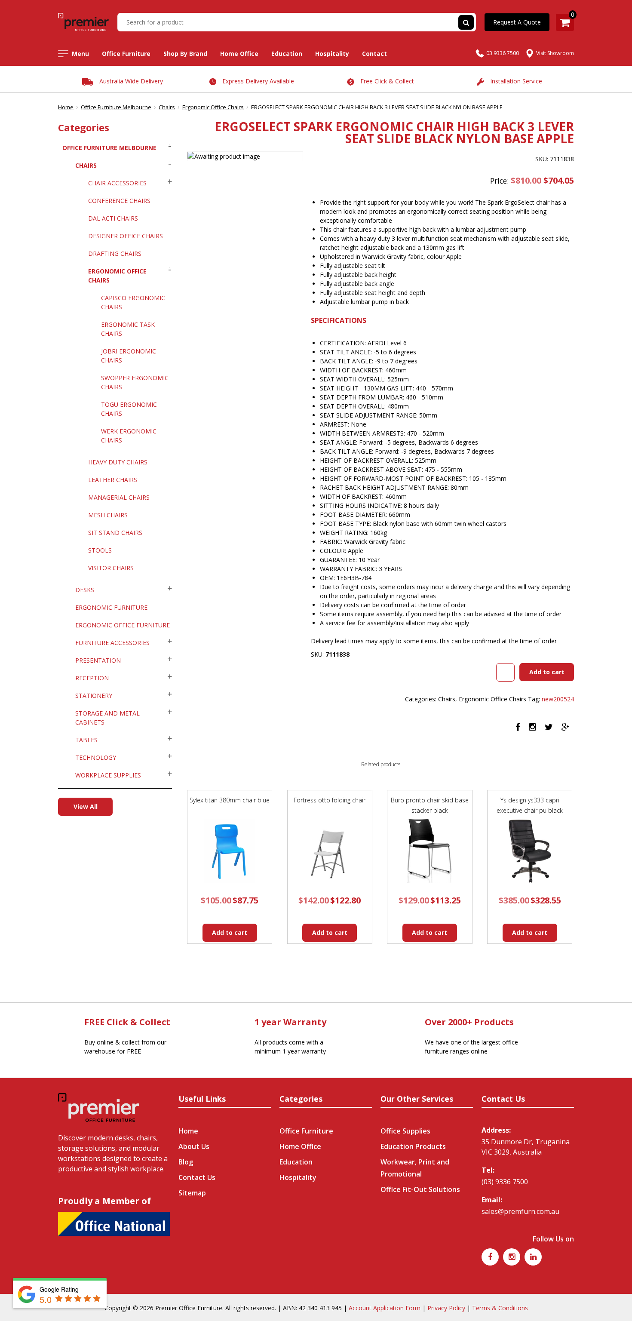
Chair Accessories (117, 183)
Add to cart (547, 672)
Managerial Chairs (119, 497)
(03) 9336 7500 (505, 1181)
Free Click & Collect (387, 81)
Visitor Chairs (111, 568)
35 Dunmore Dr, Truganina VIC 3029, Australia (526, 1147)
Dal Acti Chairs (113, 218)
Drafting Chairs (114, 253)
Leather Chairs (112, 480)
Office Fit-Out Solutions (420, 1189)
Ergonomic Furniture (111, 607)
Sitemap (192, 1193)
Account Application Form (384, 1308)
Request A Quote (517, 22)
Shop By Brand (185, 53)
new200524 (558, 699)
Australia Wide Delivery (131, 81)
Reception (92, 678)
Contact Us (196, 1177)
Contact (374, 53)
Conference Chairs (119, 201)
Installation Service (516, 81)
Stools (100, 550)
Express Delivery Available (258, 81)
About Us (193, 1146)
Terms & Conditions (500, 1308)
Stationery (93, 695)
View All (86, 806)
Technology (95, 757)
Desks (84, 590)
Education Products (413, 1146)
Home (66, 107)
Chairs (167, 107)
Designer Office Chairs (125, 236)
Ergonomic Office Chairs (213, 107)
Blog (185, 1162)
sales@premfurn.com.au (520, 1211)
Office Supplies (405, 1131)
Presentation (98, 660)
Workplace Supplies (108, 775)
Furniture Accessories (112, 643)
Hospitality (332, 53)
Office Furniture (126, 53)
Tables (86, 740)
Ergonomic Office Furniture (122, 625)
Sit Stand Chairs (115, 532)
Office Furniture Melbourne (116, 107)
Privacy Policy (446, 1308)
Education (286, 53)
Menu (80, 53)
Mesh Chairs (108, 515)
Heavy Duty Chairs (117, 462)
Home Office (239, 53)
